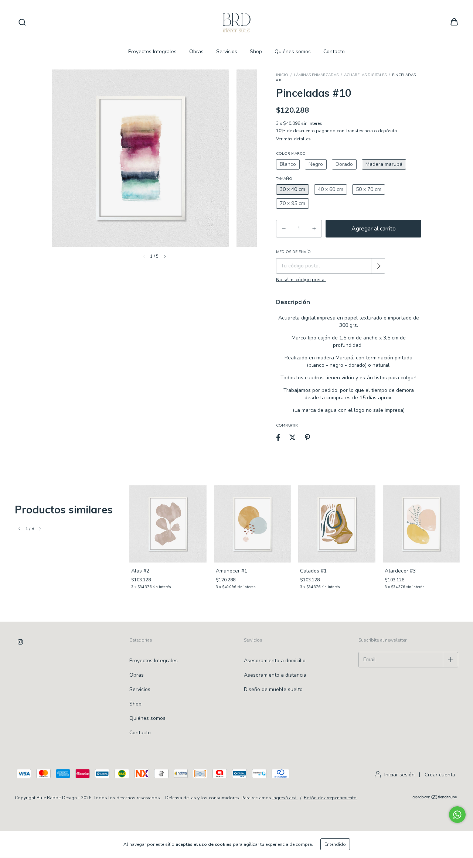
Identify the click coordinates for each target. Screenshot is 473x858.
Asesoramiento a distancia (275, 674)
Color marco (291, 153)
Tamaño (284, 178)
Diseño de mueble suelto (273, 689)
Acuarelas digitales (365, 75)
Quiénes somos (293, 51)
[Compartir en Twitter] (292, 437)
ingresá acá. (284, 798)
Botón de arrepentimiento (330, 798)
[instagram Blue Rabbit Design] (20, 641)
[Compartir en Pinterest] (307, 437)
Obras (196, 51)
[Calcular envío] (379, 266)
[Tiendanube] (435, 798)
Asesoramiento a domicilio (275, 660)
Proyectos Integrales (152, 51)
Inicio (282, 75)
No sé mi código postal (301, 280)
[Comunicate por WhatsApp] (457, 814)
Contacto (334, 51)
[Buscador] (22, 22)
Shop (256, 51)
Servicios (226, 51)
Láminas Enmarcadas (316, 75)
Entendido (335, 844)
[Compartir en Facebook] (278, 437)
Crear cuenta (440, 774)
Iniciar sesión (399, 774)
